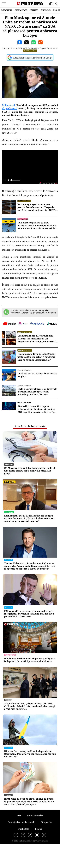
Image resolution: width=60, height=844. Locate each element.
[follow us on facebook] (37, 324)
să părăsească (9, 108)
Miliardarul (8, 105)
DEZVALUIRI (6, 10)
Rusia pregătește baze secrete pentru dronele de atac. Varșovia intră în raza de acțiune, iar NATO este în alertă (36, 207)
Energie (8, 795)
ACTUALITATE (21, 10)
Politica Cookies (35, 815)
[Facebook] (16, 835)
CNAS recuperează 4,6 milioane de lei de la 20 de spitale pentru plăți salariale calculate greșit (29, 471)
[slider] (15, 181)
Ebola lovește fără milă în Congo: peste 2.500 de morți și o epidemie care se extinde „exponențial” (36, 357)
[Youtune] (37, 835)
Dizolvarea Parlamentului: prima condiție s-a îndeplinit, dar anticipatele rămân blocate (30, 660)
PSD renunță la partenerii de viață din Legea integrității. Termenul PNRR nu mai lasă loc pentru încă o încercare (29, 614)
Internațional (30, 50)
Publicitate (23, 829)
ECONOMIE (9, 512)
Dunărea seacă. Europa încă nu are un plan (37, 375)
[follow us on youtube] (9, 324)
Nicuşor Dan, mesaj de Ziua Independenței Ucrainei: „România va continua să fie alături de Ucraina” (30, 754)
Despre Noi (46, 822)
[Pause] (4, 180)
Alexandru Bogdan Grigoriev (42, 48)
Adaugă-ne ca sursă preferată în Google (32, 57)
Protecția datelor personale (21, 822)
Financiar (46, 10)
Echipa (38, 829)
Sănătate (9, 464)
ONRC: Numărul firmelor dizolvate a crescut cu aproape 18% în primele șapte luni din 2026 (37, 392)
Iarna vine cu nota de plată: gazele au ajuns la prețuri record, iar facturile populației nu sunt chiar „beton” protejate (29, 801)
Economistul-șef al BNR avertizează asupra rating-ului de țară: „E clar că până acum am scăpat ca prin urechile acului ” (29, 518)
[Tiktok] (30, 835)
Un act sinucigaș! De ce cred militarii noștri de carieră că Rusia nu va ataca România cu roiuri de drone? (37, 225)
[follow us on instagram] (23, 324)
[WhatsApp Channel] (44, 835)
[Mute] (8, 180)
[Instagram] (23, 835)
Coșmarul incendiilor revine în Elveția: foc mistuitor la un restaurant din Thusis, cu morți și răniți (36, 338)
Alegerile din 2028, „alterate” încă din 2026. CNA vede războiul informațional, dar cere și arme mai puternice (29, 706)
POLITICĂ (34, 10)
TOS (19, 815)
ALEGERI (8, 700)
